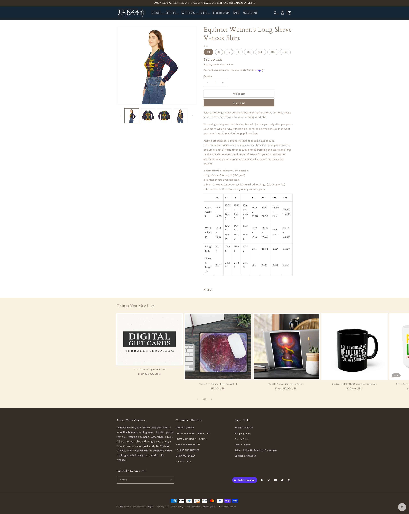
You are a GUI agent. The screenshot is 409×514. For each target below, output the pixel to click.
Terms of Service (243, 444)
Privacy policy (177, 507)
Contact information (227, 507)
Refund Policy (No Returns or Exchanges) (256, 450)
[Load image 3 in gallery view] (164, 115)
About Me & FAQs (244, 427)
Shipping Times (243, 433)
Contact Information (245, 455)
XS (208, 52)
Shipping (208, 64)
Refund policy (163, 507)
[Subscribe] (170, 480)
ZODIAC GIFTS (183, 461)
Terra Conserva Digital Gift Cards (149, 369)
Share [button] (210, 289)
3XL (273, 52)
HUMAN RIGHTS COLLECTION (191, 439)
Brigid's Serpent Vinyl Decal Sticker (286, 384)
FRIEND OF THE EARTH (188, 444)
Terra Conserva (130, 507)
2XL (260, 52)
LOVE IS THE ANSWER (187, 450)
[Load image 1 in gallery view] (131, 115)
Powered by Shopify (145, 507)
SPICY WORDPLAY (185, 455)
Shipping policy (209, 507)
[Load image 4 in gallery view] (180, 115)
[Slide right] (192, 115)
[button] (157, 13)
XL (248, 52)
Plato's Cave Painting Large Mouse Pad (218, 384)
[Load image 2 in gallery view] (148, 115)
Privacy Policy (242, 439)
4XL (285, 52)
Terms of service (193, 507)
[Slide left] (120, 115)
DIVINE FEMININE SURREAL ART (193, 433)
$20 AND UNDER (185, 427)
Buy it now (239, 102)
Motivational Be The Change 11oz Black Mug (354, 384)
